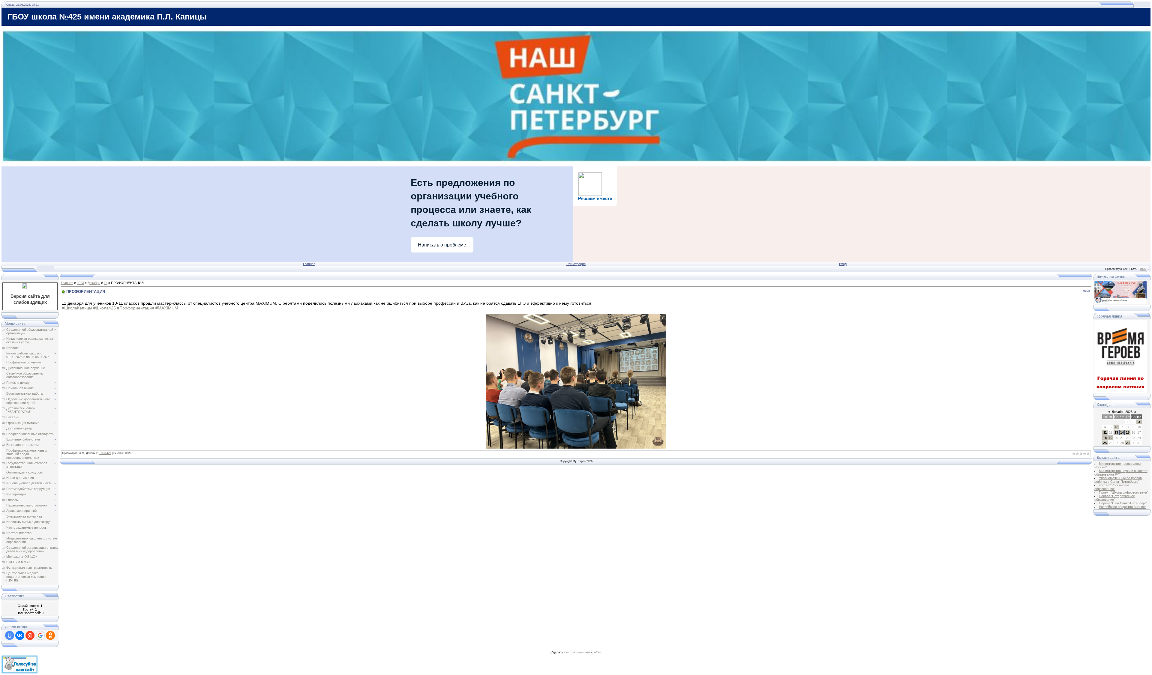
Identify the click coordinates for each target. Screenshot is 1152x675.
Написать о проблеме (442, 244)
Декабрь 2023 (1122, 412)
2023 (80, 283)
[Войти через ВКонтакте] (19, 635)
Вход (843, 264)
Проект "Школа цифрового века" (1123, 492)
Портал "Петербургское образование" (1114, 497)
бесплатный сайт (577, 652)
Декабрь (94, 283)
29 (1128, 443)
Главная (309, 264)
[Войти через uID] (9, 635)
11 (1105, 432)
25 (1105, 443)
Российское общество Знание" (1122, 507)
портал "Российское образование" (1112, 487)
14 (105, 283)
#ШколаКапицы (77, 308)
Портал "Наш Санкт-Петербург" (1123, 503)
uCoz (598, 652)
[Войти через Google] (40, 635)
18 (1105, 438)
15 (1128, 432)
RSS (1143, 268)
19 (1110, 438)
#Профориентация (135, 308)
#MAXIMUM (166, 308)
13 (1116, 432)
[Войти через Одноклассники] (50, 635)
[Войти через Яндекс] (30, 635)
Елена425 (105, 453)
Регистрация (576, 264)
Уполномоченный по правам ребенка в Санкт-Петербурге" (1118, 479)
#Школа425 (104, 308)
